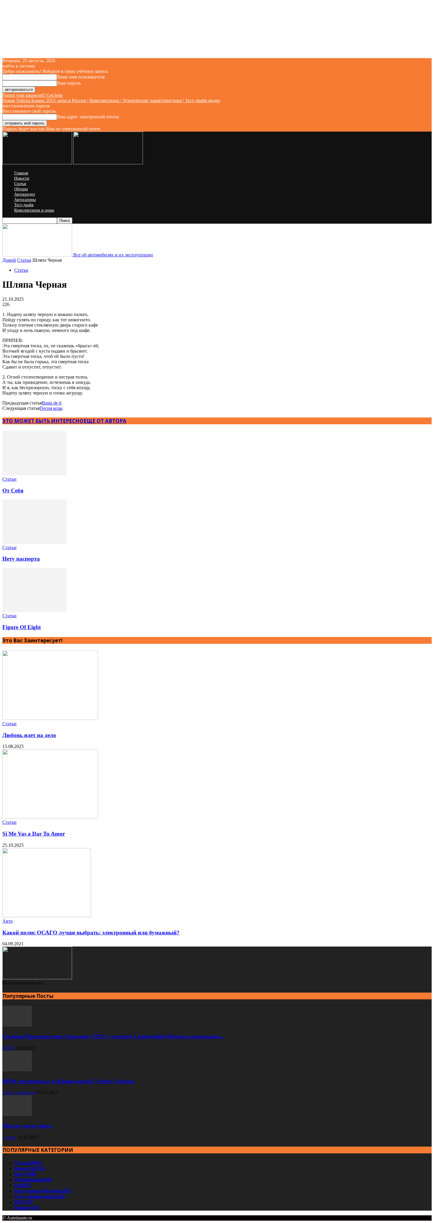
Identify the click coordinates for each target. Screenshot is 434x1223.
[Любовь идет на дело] (50, 718)
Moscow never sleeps (27, 1126)
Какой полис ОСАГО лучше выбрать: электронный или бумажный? (91, 932)
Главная (21, 173)
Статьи (20, 183)
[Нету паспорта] (34, 542)
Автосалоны (25, 199)
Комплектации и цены (34, 210)
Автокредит (24, 194)
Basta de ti (51, 402)
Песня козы (51, 408)
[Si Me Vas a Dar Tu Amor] (50, 816)
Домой (9, 260)
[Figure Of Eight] (34, 610)
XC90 (8, 1047)
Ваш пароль (69, 83)
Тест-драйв (24, 205)
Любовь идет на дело (29, 735)
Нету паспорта (21, 559)
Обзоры (21, 189)
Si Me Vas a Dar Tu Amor (33, 834)
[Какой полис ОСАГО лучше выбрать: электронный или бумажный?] (46, 915)
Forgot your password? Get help (32, 95)
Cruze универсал (19, 1092)
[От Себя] (34, 473)
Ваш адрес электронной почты (88, 116)
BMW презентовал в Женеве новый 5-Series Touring (68, 1081)
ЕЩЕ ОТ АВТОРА (105, 421)
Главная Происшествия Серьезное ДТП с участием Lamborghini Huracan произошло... (113, 1036)
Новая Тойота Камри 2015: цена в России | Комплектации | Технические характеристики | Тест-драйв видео (111, 100)
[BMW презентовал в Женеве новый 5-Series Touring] (17, 1069)
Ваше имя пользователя (81, 76)
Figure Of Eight (21, 627)
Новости (21, 178)
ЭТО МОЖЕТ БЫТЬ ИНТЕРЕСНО (43, 421)
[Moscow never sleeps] (17, 1114)
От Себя (12, 490)
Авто (7, 921)
